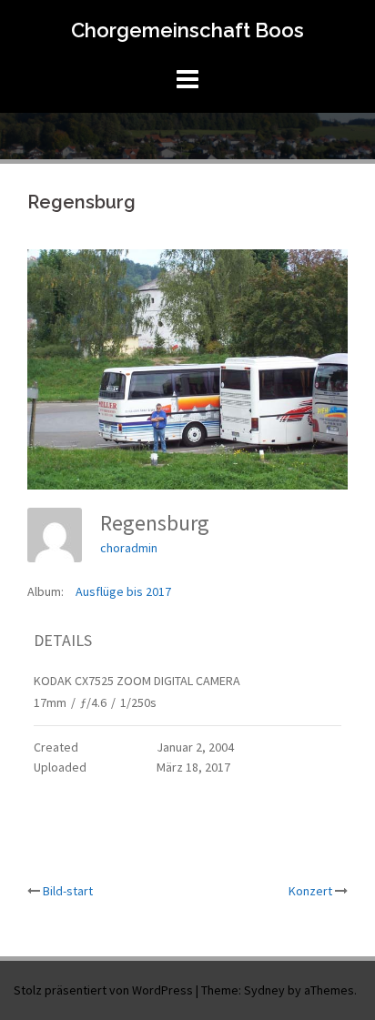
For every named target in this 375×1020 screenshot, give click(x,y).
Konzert (310, 891)
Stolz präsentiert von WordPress (103, 990)
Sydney (264, 990)
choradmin (128, 548)
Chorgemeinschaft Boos (187, 30)
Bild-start (68, 891)
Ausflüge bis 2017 (123, 591)
